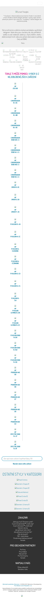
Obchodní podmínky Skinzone (11, 584)
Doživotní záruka (23, 528)
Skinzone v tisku (23, 569)
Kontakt (22, 540)
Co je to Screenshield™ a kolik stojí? (23, 524)
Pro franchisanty (23, 556)
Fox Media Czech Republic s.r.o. (23, 585)
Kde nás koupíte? (23, 534)
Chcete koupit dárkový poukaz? (22, 538)
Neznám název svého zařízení (22, 464)
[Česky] (39, 3)
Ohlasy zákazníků (23, 567)
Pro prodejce (23, 552)
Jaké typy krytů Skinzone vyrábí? (23, 522)
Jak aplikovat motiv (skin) (23, 530)
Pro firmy (23, 550)
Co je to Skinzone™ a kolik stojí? (23, 526)
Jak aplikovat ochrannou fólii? (23, 532)
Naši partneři (23, 554)
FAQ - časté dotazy (22, 536)
